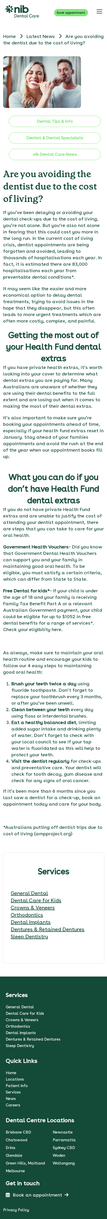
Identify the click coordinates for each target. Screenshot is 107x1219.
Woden (59, 1155)
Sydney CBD (64, 1147)
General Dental (29, 893)
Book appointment (71, 12)
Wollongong (64, 1163)
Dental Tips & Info (55, 121)
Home (9, 36)
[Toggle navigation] (99, 11)
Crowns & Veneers (33, 908)
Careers (13, 1105)
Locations (15, 1079)
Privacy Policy (16, 1210)
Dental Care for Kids (36, 900)
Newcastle (63, 1132)
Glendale (14, 1155)
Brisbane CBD (18, 1132)
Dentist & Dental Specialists (54, 137)
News (11, 1098)
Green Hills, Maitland (25, 1163)
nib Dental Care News (55, 154)
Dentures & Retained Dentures (47, 929)
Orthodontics (27, 915)
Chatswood (16, 1140)
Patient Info (17, 1085)
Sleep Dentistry (29, 936)
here (56, 629)
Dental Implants (31, 922)
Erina (10, 1147)
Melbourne (15, 1171)
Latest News (41, 36)
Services (13, 1092)
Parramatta (64, 1140)
